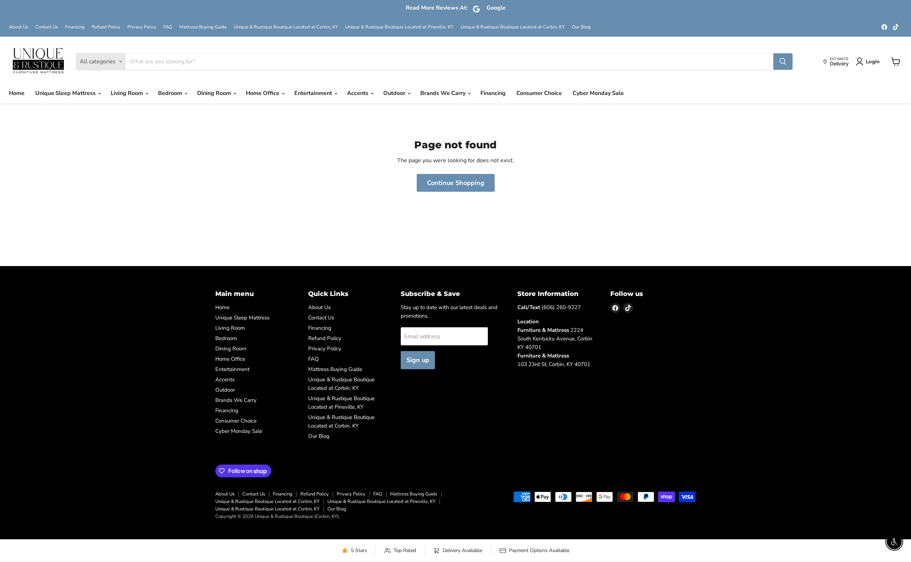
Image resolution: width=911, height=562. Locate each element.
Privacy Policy (141, 27)
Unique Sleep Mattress (66, 93)
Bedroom (171, 93)
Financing (75, 27)
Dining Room (214, 93)
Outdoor (395, 93)
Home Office (263, 93)
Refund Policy (106, 27)
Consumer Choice (539, 93)
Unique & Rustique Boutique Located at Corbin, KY (286, 27)
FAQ (167, 27)
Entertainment (313, 93)
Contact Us (46, 27)
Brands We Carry (443, 93)
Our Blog (581, 27)
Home (17, 93)
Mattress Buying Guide (203, 27)
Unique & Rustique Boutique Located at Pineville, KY (399, 27)
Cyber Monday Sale (598, 93)
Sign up (417, 360)
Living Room (127, 93)
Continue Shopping (455, 183)
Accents (358, 93)
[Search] (782, 61)
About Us (18, 27)
